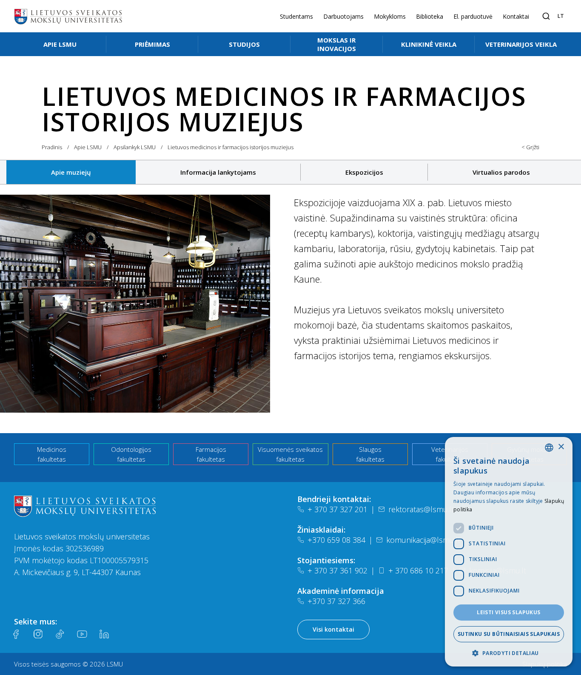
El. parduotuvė (473, 16)
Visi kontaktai (333, 629)
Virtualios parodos (501, 172)
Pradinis (52, 147)
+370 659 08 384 (336, 540)
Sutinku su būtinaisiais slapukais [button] (509, 634)
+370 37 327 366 (336, 601)
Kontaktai (516, 16)
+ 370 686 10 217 (418, 570)
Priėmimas (152, 44)
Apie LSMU (60, 44)
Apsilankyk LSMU (135, 147)
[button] (508, 653)
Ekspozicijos (364, 172)
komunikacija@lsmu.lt (423, 540)
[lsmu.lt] (68, 16)
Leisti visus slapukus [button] (508, 612)
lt (561, 16)
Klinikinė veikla (428, 44)
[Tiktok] (60, 634)
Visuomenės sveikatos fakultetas (290, 454)
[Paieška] (546, 16)
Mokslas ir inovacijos (336, 44)
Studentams (296, 16)
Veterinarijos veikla (521, 44)
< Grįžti (530, 147)
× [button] (561, 447)
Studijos (244, 44)
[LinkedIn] (104, 634)
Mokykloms (390, 16)
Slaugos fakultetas (370, 454)
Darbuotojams (343, 16)
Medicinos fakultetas (51, 454)
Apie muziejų (71, 172)
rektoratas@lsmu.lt (421, 509)
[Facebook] (16, 634)
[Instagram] (38, 634)
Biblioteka (429, 16)
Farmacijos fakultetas (211, 454)
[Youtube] (82, 634)
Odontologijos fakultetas (131, 454)
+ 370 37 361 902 (337, 570)
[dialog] (508, 551)
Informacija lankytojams (218, 172)
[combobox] (549, 447)
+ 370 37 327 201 (337, 509)
